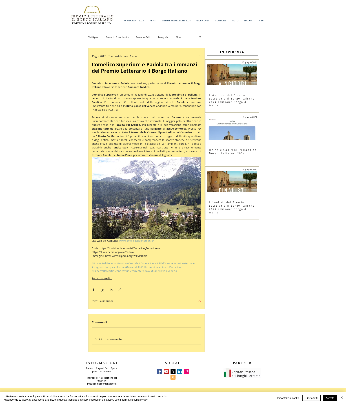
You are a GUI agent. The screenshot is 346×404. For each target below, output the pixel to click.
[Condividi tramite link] (120, 290)
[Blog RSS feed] (173, 377)
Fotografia (163, 37)
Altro (178, 37)
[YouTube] (166, 371)
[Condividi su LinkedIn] (111, 290)
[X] (173, 371)
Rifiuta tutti (311, 398)
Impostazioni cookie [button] (288, 398)
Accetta (330, 398)
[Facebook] (159, 371)
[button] (200, 37)
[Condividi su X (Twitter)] (102, 290)
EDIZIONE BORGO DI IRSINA (92, 23)
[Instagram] (186, 371)
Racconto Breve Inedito (117, 37)
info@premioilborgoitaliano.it (101, 383)
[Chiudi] (342, 398)
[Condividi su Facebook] (93, 290)
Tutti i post (93, 37)
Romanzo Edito (143, 37)
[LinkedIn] (179, 371)
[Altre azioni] (199, 56)
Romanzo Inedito (102, 278)
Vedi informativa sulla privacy (131, 399)
